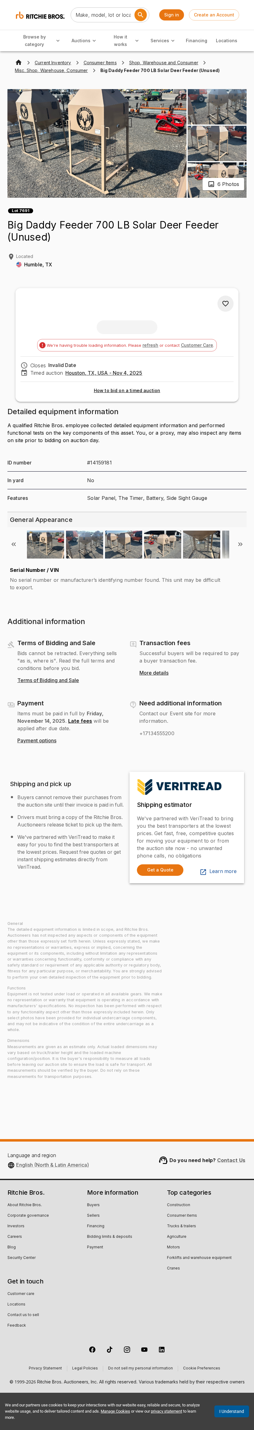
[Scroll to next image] (240, 544)
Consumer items (182, 1216)
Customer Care (197, 345)
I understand (231, 1411)
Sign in (171, 14)
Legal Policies (85, 1368)
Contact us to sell (23, 1315)
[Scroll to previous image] (13, 544)
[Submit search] (140, 15)
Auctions (81, 40)
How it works (120, 40)
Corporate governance (28, 1216)
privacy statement (166, 1411)
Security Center (21, 1258)
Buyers (93, 1205)
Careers (14, 1237)
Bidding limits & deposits (109, 1237)
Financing (196, 40)
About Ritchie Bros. (24, 1205)
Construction (178, 1205)
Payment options (36, 740)
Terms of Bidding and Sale (48, 680)
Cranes (173, 1268)
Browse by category (34, 40)
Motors (173, 1247)
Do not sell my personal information (140, 1368)
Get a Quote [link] (160, 869)
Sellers (93, 1216)
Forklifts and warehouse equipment (199, 1258)
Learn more (223, 871)
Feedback (16, 1325)
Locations (226, 40)
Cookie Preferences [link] (201, 1368)
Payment (95, 1247)
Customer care (20, 1294)
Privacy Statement (45, 1368)
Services (160, 40)
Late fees (80, 721)
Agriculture (176, 1237)
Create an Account (214, 14)
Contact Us (231, 1160)
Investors (15, 1226)
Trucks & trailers (181, 1226)
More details (154, 673)
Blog (11, 1247)
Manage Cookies (115, 1411)
